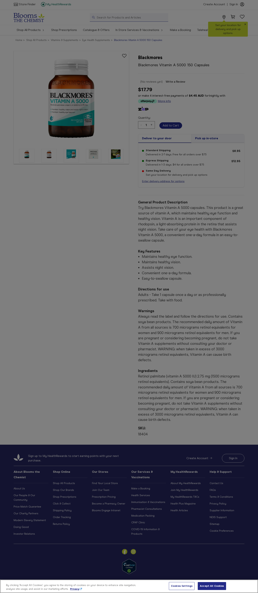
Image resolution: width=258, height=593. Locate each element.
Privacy (74, 589)
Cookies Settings (181, 586)
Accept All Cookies (212, 586)
